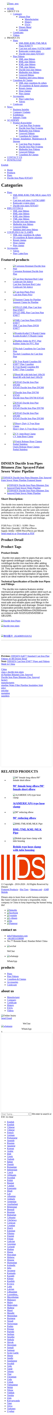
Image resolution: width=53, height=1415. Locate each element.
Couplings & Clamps (23, 80)
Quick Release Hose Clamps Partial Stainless (26, 448)
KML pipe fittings (27, 64)
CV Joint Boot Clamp (23, 436)
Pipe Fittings (19, 56)
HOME (10, 8)
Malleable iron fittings (29, 72)
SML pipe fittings (27, 59)
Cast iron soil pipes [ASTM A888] (35, 48)
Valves (22, 101)
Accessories (18, 96)
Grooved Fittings (27, 133)
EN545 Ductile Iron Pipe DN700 (28, 408)
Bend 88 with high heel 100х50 (27, 377)
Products (11, 172)
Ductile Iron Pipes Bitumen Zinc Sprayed (20, 677)
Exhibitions (18, 115)
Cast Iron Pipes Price (22, 294)
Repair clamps (25, 88)
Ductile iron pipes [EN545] (31, 54)
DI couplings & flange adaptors (33, 85)
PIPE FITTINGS (15, 208)
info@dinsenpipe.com (17, 936)
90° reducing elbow (24, 818)
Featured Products (9, 889)
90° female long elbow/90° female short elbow (28, 787)
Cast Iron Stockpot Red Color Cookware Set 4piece (27, 285)
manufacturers (7, 682)
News (10, 107)
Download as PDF (25, 533)
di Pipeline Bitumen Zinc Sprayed (17, 674)
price (3, 688)
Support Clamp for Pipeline (25, 302)
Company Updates (21, 112)
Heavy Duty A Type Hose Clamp (28, 429)
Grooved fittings (26, 75)
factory (4, 680)
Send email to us (8, 533)
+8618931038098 (15, 938)
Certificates (18, 32)
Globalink (23, 30)
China (4, 669)
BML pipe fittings (27, 61)
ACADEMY (13, 120)
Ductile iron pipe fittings (30, 69)
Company (17, 14)
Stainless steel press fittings (31, 77)
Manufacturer (13, 997)
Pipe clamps (24, 93)
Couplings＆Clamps (16, 979)
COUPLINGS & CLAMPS (20, 232)
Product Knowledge (22, 123)
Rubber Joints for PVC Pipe (26, 343)
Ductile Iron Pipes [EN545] (20, 178)
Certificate (12, 1002)
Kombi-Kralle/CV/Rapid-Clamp (28, 336)
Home (10, 170)
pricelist (4, 690)
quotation (5, 693)
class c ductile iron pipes (12, 672)
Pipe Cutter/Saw (26, 99)
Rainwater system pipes (30, 51)
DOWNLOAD (14, 160)
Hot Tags (24, 889)
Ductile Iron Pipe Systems (31, 128)
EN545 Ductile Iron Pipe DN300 (28, 387)
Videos (16, 35)
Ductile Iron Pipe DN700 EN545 (28, 398)
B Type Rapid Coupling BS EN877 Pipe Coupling (26, 368)
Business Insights (21, 109)
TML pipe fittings (27, 67)
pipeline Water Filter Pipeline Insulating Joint (22, 685)
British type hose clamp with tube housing (27, 848)
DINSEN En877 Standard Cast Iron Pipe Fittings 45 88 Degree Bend (25, 657)
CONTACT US (14, 157)
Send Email (6, 1018)
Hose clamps (25, 91)
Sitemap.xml (36, 889)
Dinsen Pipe (24, 16)
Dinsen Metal (25, 27)
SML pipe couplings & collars (33, 83)
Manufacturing (31, 19)
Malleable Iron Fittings (29, 130)
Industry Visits (19, 117)
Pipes (15, 40)
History (28, 22)
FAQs (27, 24)
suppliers (5, 696)
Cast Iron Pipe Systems (29, 125)
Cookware (18, 104)
